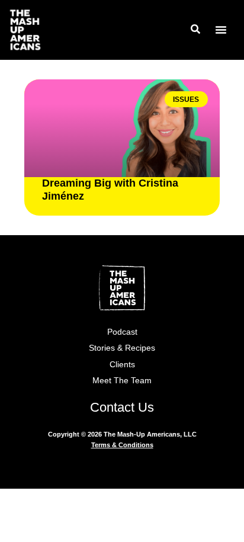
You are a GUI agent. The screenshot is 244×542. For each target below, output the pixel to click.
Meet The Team (122, 380)
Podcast (122, 331)
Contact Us (122, 407)
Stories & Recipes (122, 347)
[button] (221, 30)
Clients (122, 364)
